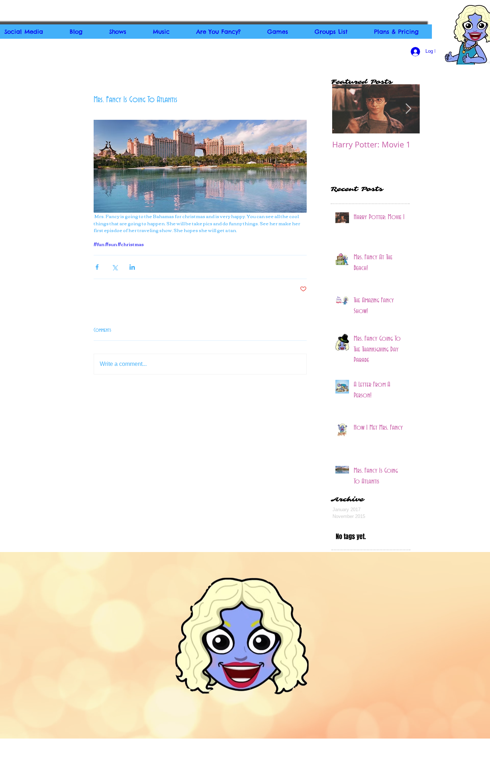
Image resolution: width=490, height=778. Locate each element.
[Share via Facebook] (97, 267)
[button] (118, 31)
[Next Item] (408, 108)
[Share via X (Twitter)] (114, 267)
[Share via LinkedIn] (132, 267)
